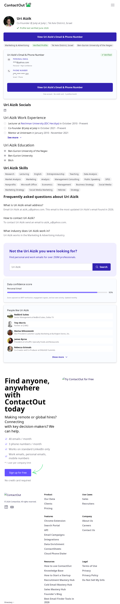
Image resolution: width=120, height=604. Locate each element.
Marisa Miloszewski (24, 331)
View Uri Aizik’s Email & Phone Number (60, 87)
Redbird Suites (21, 314)
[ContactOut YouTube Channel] (12, 552)
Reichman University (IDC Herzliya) (40, 123)
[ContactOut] (18, 4)
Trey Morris (20, 323)
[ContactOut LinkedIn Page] (6, 552)
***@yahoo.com (21, 62)
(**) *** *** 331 (21, 73)
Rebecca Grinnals (22, 347)
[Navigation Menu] (113, 5)
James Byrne (20, 339)
